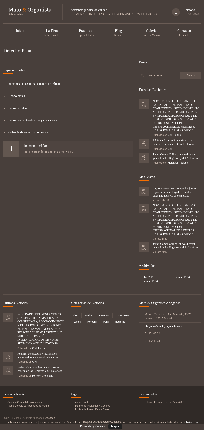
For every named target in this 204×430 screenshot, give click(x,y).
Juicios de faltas (17, 108)
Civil (170, 135)
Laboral (77, 321)
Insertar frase (154, 75)
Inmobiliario (122, 315)
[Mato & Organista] (28, 12)
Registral (184, 162)
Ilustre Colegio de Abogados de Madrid (28, 405)
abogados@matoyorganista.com (163, 326)
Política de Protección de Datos (92, 409)
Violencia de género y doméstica (27, 132)
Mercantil (173, 162)
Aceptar (115, 426)
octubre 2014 (150, 281)
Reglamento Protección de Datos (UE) (163, 402)
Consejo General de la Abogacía (25, 402)
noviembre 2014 (181, 277)
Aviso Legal (81, 402)
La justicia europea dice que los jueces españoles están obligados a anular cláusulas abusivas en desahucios (174, 192)
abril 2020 (148, 277)
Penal (106, 321)
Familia (178, 135)
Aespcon (50, 418)
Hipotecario (103, 315)
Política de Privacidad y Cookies (92, 405)
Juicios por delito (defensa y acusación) (32, 120)
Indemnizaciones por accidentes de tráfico (33, 83)
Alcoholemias (16, 96)
